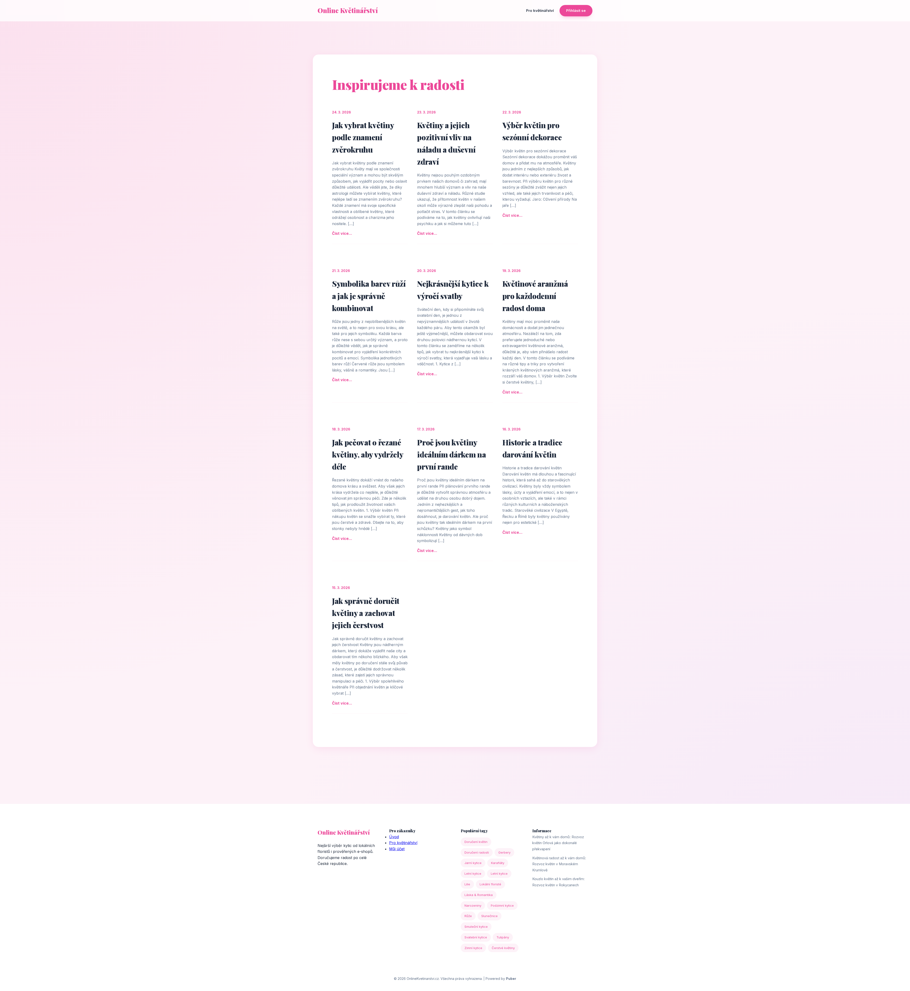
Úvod (394, 836)
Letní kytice (472, 873)
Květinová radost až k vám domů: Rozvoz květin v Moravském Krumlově (559, 864)
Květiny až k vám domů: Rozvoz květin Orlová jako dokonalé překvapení (558, 843)
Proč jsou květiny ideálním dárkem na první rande (451, 454)
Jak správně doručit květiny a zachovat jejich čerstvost (365, 613)
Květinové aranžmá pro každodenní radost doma (535, 295)
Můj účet (397, 848)
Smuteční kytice (476, 926)
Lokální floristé (490, 884)
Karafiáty (497, 863)
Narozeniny (472, 905)
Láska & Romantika (478, 895)
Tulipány (502, 937)
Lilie (467, 884)
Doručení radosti (476, 852)
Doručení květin (475, 842)
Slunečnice (489, 916)
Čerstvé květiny (503, 948)
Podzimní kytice (502, 905)
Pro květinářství (540, 10)
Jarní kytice (473, 863)
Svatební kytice (475, 937)
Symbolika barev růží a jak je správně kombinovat (369, 295)
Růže (468, 916)
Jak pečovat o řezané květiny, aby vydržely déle (367, 454)
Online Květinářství (348, 10)
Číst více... (342, 233)
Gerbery (504, 852)
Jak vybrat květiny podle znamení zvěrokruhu (363, 137)
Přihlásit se (576, 10)
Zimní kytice (473, 948)
